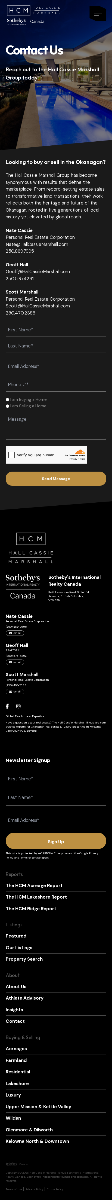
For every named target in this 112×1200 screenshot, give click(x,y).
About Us (16, 987)
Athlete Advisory (24, 998)
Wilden (13, 1118)
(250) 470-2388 (16, 685)
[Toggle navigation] (97, 13)
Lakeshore (17, 1083)
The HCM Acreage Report (34, 885)
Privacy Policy (34, 1189)
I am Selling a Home (28, 406)
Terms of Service (30, 857)
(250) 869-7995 (16, 626)
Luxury (13, 1095)
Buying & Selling (23, 1037)
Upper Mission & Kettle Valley (38, 1107)
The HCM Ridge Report (31, 909)
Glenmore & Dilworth (29, 1130)
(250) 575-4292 (16, 656)
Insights (14, 1010)
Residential (18, 1072)
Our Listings (19, 948)
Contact (15, 1021)
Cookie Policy (55, 1189)
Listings (14, 924)
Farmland (16, 1060)
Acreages (16, 1049)
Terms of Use (14, 1189)
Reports (14, 874)
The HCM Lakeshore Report (36, 897)
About (13, 975)
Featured (16, 936)
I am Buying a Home (28, 399)
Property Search (24, 959)
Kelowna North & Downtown (37, 1141)
